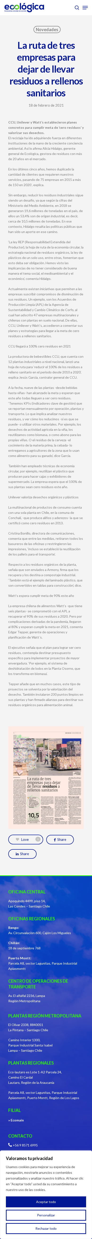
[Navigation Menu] (85, 7)
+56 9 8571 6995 (25, 1145)
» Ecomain (16, 1120)
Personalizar (46, 1215)
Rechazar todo (46, 1228)
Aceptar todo (46, 1202)
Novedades (47, 29)
